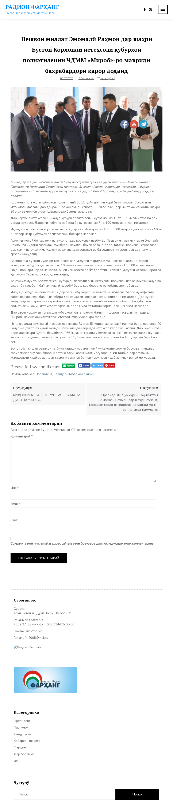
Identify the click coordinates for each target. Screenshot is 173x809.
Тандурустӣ (22, 734)
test (17, 761)
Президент (43, 374)
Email (16, 504)
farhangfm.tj (107, 78)
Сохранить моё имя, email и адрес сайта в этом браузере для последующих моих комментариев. (82, 543)
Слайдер (60, 374)
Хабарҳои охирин (81, 374)
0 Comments (86, 78)
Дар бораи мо (24, 754)
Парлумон (21, 727)
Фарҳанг (20, 747)
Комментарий (22, 436)
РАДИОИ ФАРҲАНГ (32, 6)
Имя (15, 488)
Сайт (14, 520)
